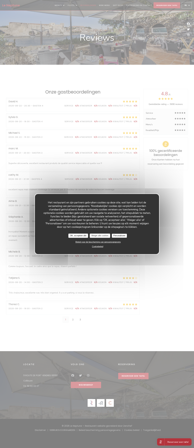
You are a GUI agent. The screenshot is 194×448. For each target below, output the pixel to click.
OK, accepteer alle (78, 235)
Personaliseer (119, 235)
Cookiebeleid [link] (97, 246)
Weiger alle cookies (100, 235)
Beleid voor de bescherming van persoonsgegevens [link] (98, 242)
